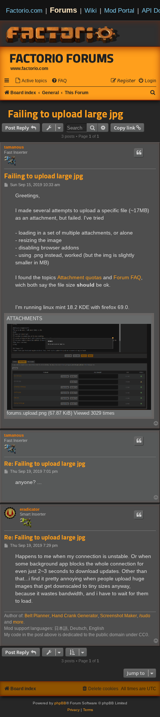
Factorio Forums (62, 58)
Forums (63, 10)
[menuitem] (31, 81)
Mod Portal (119, 10)
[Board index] (63, 33)
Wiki (90, 10)
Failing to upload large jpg (65, 113)
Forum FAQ (127, 277)
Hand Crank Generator (75, 615)
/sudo (144, 615)
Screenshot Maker (118, 615)
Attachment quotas (79, 277)
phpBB (60, 703)
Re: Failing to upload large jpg (44, 464)
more (18, 622)
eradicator (29, 509)
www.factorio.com (29, 68)
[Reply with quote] (139, 152)
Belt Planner (37, 615)
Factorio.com (24, 10)
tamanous (14, 147)
